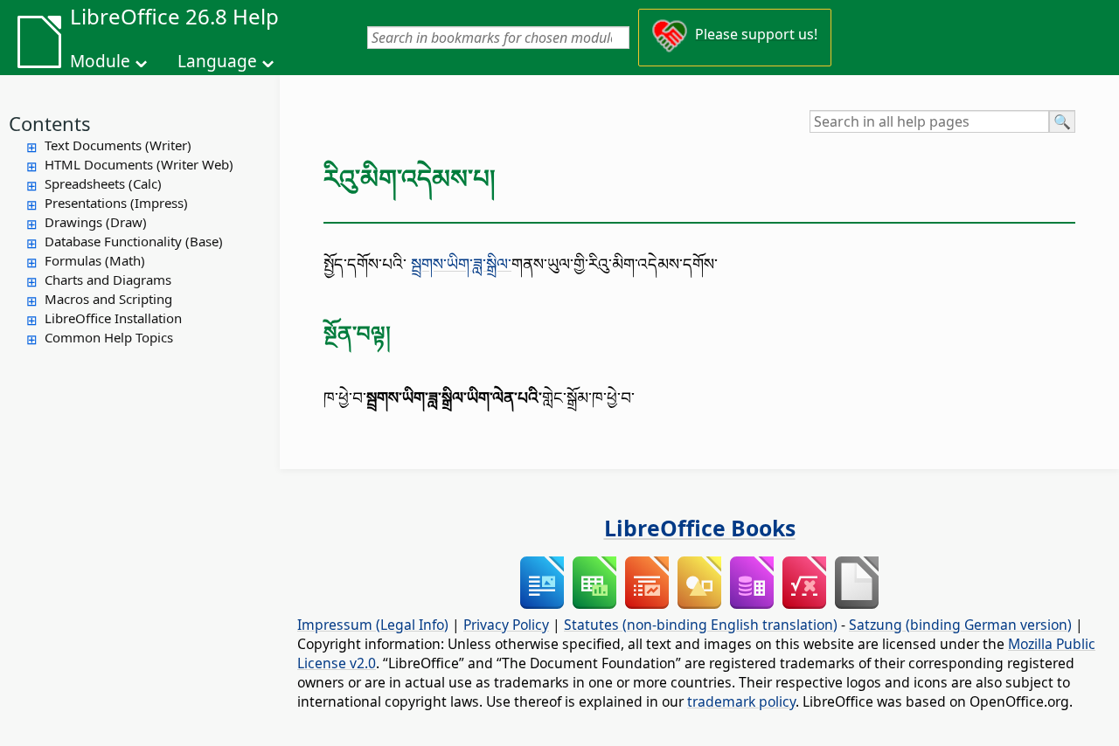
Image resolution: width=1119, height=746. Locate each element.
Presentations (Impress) (116, 202)
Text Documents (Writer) (118, 145)
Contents (50, 123)
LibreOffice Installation (113, 318)
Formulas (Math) (95, 260)
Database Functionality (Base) (134, 241)
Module (100, 61)
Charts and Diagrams (108, 279)
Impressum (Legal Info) (372, 624)
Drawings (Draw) (96, 222)
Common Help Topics (109, 337)
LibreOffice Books (700, 527)
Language (217, 61)
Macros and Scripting (108, 298)
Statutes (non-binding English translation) (701, 624)
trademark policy (741, 701)
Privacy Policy (506, 624)
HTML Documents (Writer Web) (139, 164)
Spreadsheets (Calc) (103, 183)
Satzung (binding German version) (960, 624)
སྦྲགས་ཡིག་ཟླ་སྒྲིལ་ (461, 263)
